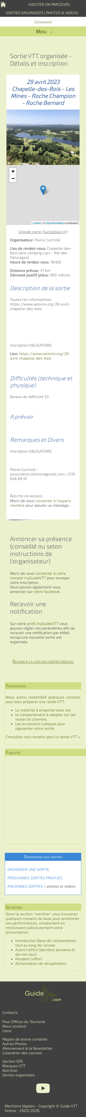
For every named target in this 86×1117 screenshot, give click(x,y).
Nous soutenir (14, 1026)
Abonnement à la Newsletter (27, 1048)
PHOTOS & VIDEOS (62, 12)
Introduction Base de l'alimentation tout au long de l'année (45, 942)
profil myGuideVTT (42, 623)
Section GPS (12, 1061)
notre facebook (47, 591)
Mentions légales (20, 1106)
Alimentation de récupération (40, 963)
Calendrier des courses (22, 1052)
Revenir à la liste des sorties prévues (43, 661)
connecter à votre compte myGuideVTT (38, 575)
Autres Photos (14, 1043)
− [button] (13, 178)
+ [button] (13, 171)
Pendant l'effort (28, 958)
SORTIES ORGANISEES (24, 12)
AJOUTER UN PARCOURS (49, 4)
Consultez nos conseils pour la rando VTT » (43, 736)
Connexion (43, 21)
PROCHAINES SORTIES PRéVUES (34, 877)
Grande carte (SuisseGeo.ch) (43, 231)
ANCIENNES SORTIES (25, 886)
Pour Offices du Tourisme (23, 1021)
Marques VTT (13, 1065)
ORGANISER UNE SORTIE (28, 869)
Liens (6, 1030)
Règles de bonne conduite (24, 1039)
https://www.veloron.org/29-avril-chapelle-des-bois (40, 355)
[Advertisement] (43, 800)
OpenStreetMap (54, 223)
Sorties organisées (18, 1075)
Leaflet (37, 223)
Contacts (10, 1012)
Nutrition (10, 1070)
